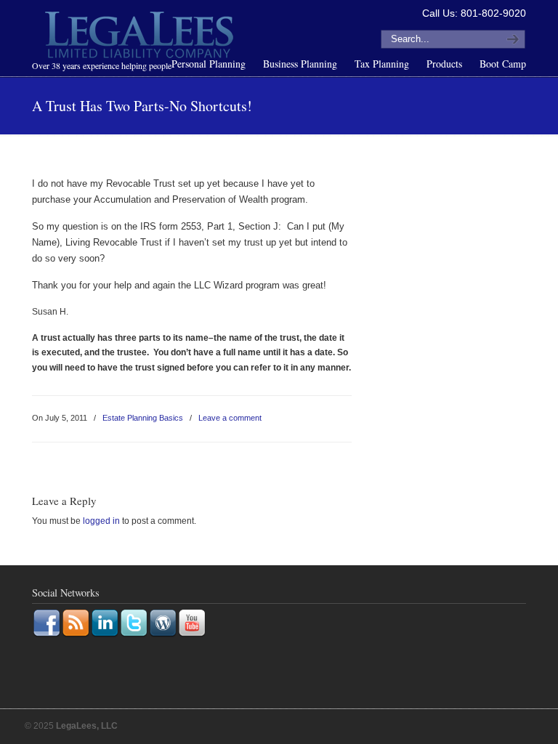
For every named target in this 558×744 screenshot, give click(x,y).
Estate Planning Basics (142, 417)
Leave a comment (230, 417)
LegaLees (141, 37)
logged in (101, 521)
